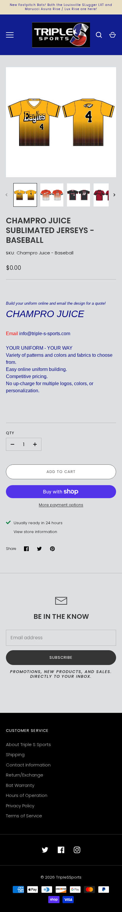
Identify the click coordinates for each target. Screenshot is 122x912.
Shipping (15, 754)
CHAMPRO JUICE (45, 314)
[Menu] (9, 34)
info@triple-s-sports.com (44, 333)
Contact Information (28, 765)
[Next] (114, 194)
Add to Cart (61, 471)
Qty (10, 433)
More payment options (61, 505)
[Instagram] (77, 849)
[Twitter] (45, 849)
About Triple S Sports (28, 744)
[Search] (98, 34)
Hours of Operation (26, 795)
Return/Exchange (24, 775)
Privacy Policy (20, 806)
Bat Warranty (20, 785)
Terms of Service (24, 816)
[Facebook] (61, 849)
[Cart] (112, 34)
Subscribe (61, 657)
